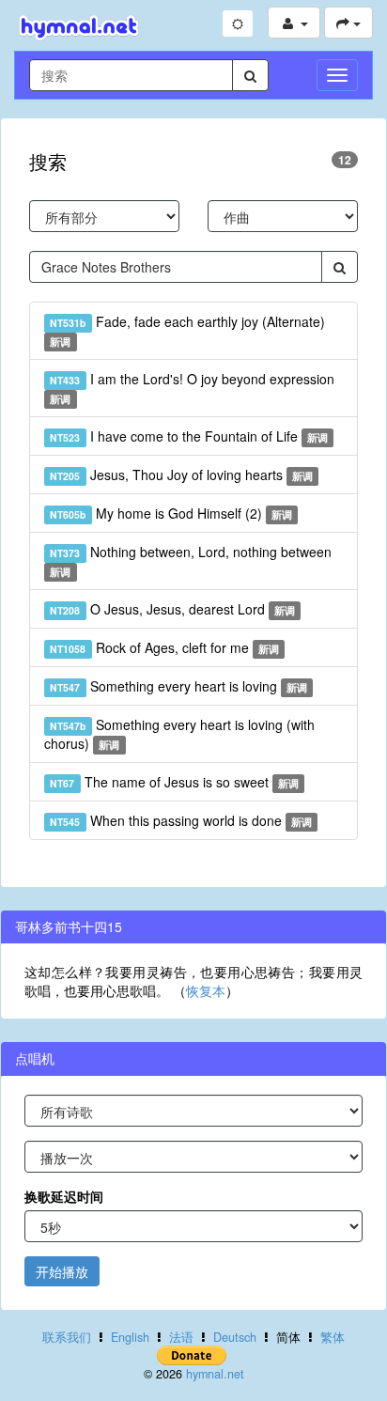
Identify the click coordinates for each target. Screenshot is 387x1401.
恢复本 (205, 990)
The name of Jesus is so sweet (174, 781)
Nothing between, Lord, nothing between (190, 560)
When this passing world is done (181, 820)
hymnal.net (215, 1373)
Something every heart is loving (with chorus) (179, 734)
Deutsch (234, 1337)
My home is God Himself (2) (171, 513)
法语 (181, 1337)
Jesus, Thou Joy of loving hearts (181, 474)
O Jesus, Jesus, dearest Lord (172, 608)
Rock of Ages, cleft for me (164, 647)
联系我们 (66, 1337)
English (130, 1337)
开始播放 (62, 1271)
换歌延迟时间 (63, 1196)
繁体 (332, 1337)
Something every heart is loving (178, 686)
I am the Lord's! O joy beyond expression (191, 387)
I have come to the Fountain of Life (189, 436)
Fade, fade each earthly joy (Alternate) (187, 330)
